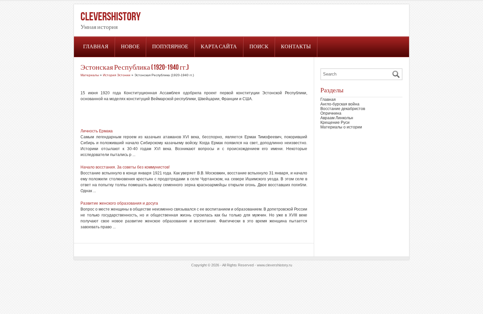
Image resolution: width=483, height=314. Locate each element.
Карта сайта (219, 47)
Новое (130, 47)
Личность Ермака (96, 131)
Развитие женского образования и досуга (119, 203)
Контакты (296, 47)
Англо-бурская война (339, 104)
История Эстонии (116, 75)
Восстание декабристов (342, 108)
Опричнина (330, 113)
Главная (95, 47)
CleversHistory (110, 17)
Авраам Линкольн (336, 118)
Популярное (170, 47)
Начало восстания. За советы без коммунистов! (125, 167)
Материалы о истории (341, 127)
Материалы (89, 75)
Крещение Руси (335, 122)
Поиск (258, 47)
